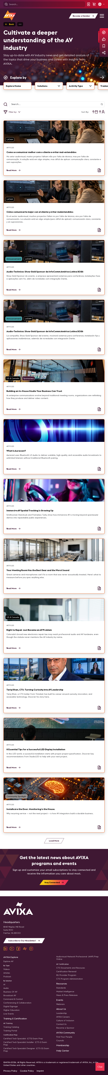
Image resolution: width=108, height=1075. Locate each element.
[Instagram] (31, 949)
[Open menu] (102, 16)
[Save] (104, 46)
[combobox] (49, 85)
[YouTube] (12, 949)
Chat (100, 1066)
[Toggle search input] (5, 104)
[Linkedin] (5, 949)
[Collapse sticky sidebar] (99, 37)
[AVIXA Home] (9, 15)
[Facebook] (18, 949)
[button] (101, 4)
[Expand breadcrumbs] (20, 24)
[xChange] (25, 949)
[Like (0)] (104, 39)
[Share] (104, 53)
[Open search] (6, 4)
